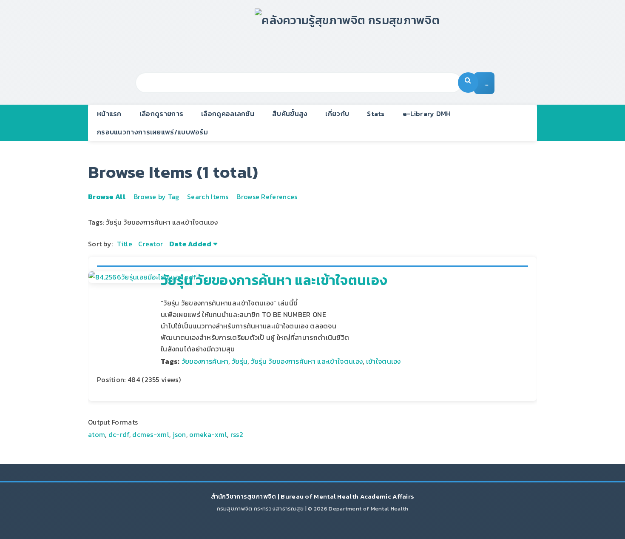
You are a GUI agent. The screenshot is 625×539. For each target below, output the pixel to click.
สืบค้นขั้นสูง (289, 113)
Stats (376, 113)
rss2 (236, 434)
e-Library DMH (427, 113)
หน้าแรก (109, 113)
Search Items (208, 196)
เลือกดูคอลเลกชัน (227, 113)
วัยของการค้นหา (205, 361)
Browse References (266, 196)
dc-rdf (118, 434)
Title (124, 244)
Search (468, 82)
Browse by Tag (156, 196)
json (179, 434)
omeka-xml (208, 434)
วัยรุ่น (239, 361)
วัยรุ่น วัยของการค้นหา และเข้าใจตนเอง (274, 280)
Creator (150, 244)
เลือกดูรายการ (161, 113)
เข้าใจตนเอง (383, 361)
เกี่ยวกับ (337, 113)
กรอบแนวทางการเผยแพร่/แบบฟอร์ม (152, 132)
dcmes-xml (150, 434)
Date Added (190, 244)
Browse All (106, 196)
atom (96, 434)
